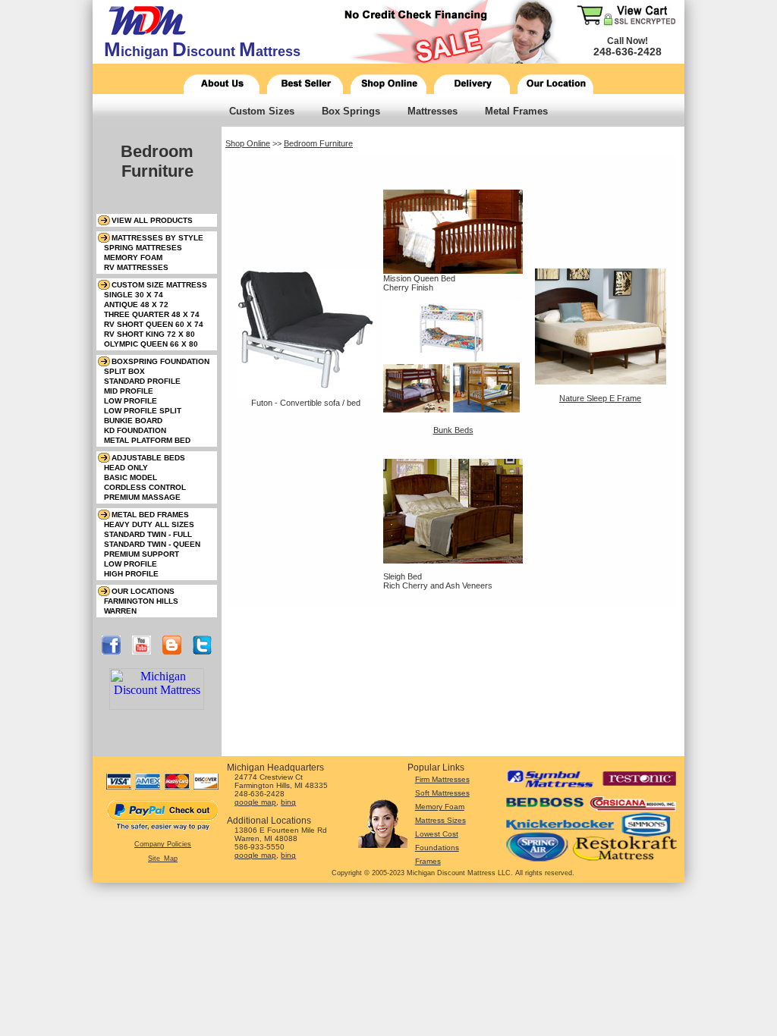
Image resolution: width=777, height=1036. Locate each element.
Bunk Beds (453, 430)
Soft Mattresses (442, 793)
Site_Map (163, 858)
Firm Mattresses (442, 779)
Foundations (437, 847)
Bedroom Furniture (318, 143)
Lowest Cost (436, 834)
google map (255, 802)
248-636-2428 (627, 52)
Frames (428, 861)
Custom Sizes (261, 111)
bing (288, 802)
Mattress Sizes (440, 820)
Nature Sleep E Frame (600, 398)
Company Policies (162, 844)
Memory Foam (439, 806)
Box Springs (351, 111)
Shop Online (247, 143)
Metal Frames (516, 111)
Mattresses (432, 111)
